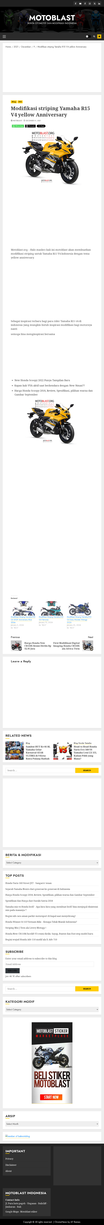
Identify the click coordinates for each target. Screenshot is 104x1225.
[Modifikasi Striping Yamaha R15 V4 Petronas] (51, 608)
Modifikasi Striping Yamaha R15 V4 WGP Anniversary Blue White (23, 620)
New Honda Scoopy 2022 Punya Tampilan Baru (42, 380)
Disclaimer (11, 1164)
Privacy (9, 1158)
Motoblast (17, 121)
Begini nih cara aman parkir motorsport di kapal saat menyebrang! (40, 916)
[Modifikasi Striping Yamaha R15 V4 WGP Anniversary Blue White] (23, 608)
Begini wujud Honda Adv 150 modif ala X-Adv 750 (31, 939)
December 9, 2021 (33, 121)
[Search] (94, 36)
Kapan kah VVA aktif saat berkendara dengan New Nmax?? (49, 385)
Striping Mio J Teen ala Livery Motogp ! (25, 927)
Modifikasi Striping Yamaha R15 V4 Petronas (51, 618)
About (8, 1171)
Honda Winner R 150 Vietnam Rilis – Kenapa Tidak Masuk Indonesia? (41, 921)
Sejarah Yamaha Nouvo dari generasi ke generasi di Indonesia (37, 889)
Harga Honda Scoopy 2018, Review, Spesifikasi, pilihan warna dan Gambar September (50, 894)
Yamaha (88, 743)
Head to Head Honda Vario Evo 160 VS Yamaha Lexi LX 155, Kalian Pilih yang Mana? (85, 752)
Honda (81, 743)
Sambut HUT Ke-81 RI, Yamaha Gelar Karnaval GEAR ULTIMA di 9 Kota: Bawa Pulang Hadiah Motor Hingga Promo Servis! (38, 755)
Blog (14, 102)
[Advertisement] (52, 70)
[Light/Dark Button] (88, 36)
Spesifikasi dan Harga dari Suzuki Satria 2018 (29, 900)
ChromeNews (60, 1222)
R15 (20, 102)
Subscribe (99, 36)
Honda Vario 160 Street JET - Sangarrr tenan (28, 883)
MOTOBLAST (52, 17)
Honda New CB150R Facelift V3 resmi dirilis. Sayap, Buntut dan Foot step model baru (49, 933)
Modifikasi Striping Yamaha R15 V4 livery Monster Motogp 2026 (79, 620)
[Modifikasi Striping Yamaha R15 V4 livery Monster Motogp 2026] (79, 608)
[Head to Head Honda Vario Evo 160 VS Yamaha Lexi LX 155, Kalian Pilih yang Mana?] (62, 750)
